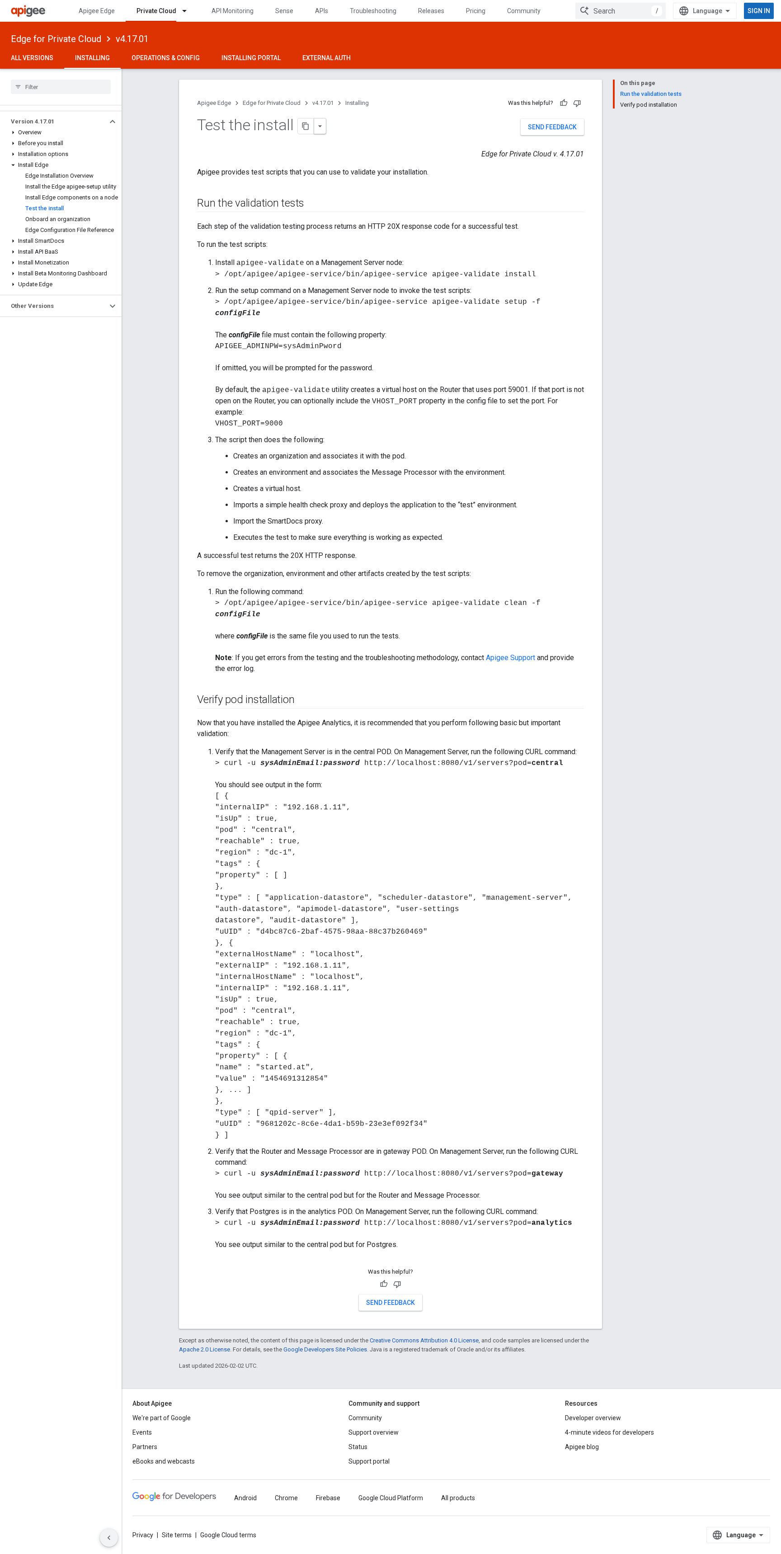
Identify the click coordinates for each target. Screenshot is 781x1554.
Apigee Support (510, 657)
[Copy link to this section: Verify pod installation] (303, 700)
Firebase (328, 1498)
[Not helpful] (577, 103)
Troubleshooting (373, 10)
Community (524, 10)
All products (458, 1498)
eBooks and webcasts (163, 1461)
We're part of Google (161, 1418)
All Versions (32, 57)
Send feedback (552, 127)
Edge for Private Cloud (56, 38)
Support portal (369, 1461)
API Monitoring (233, 10)
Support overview (373, 1432)
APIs (321, 10)
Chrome (286, 1498)
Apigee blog (582, 1446)
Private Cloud (156, 10)
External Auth (326, 57)
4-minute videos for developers (609, 1432)
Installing (92, 57)
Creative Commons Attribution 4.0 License (424, 1340)
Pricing (475, 10)
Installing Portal (251, 57)
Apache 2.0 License (204, 1349)
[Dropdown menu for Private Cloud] (188, 11)
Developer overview (593, 1418)
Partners (144, 1446)
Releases (431, 10)
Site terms (177, 1535)
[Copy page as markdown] (306, 126)
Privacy (142, 1535)
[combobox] (620, 11)
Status (357, 1446)
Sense (284, 10)
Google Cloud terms (228, 1535)
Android (245, 1498)
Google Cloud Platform (390, 1498)
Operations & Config (166, 57)
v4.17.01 (132, 38)
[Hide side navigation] (109, 1538)
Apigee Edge (97, 10)
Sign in (759, 10)
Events (142, 1432)
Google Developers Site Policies (325, 1349)
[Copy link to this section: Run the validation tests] (313, 203)
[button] (53, 121)
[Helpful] (563, 103)
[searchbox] (61, 87)
